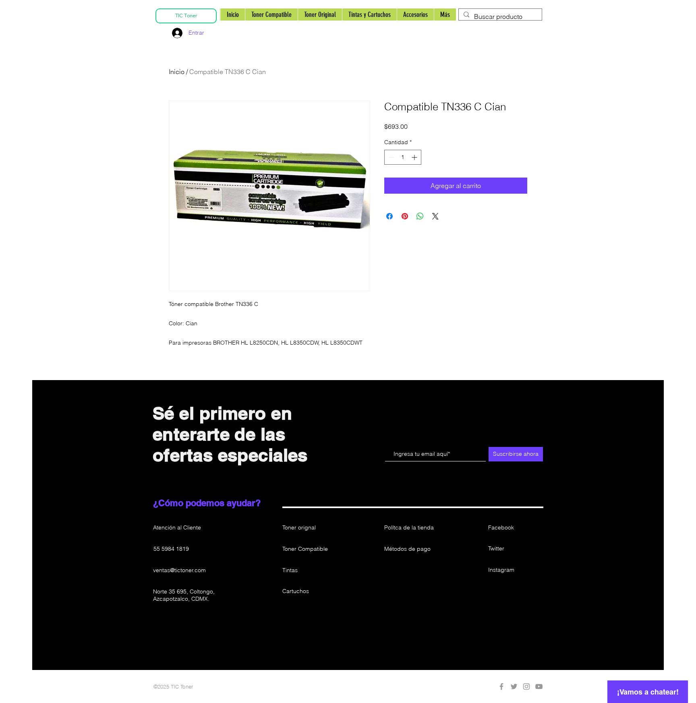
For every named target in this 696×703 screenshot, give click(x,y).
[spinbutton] (403, 157)
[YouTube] (538, 686)
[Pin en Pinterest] (405, 216)
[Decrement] (390, 157)
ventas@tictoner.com (179, 570)
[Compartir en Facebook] (389, 216)
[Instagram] (526, 686)
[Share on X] (435, 216)
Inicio (176, 72)
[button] (412, 591)
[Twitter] (514, 686)
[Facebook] (501, 686)
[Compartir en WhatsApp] (420, 216)
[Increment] (415, 157)
